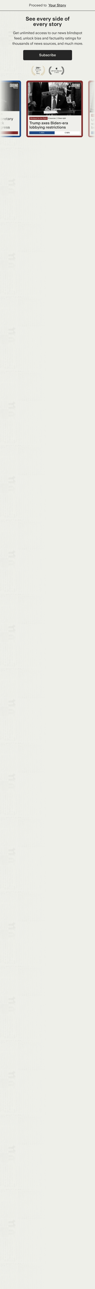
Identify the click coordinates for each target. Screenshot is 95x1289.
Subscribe (47, 55)
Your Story (57, 5)
